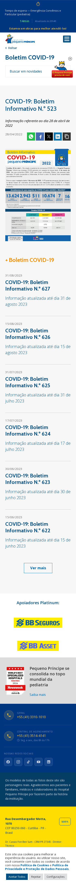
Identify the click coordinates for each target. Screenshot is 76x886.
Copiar (67, 136)
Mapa (65, 821)
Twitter (49, 136)
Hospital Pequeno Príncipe (20, 38)
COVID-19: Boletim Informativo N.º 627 (27, 285)
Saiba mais (38, 694)
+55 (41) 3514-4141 (31, 736)
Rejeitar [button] (36, 876)
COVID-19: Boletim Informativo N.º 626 (27, 333)
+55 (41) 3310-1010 (31, 717)
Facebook (40, 136)
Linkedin (58, 136)
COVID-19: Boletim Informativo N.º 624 (28, 430)
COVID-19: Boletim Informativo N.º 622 (27, 527)
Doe (62, 69)
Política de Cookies (34, 865)
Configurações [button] (56, 876)
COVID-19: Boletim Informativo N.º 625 (27, 382)
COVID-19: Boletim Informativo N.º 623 (27, 478)
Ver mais (38, 567)
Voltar (12, 48)
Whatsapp (31, 136)
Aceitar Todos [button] (17, 876)
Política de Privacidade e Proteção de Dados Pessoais (37, 867)
